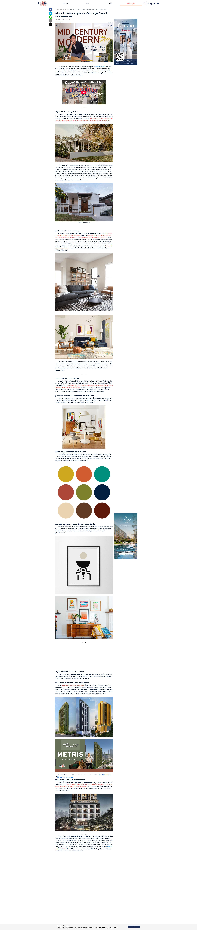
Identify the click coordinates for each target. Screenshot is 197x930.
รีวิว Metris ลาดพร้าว (105, 775)
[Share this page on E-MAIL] (50, 21)
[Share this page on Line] (50, 17)
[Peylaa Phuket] (125, 536)
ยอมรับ (134, 927)
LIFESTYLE (63, 9)
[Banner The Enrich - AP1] (125, 41)
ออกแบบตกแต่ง (100, 67)
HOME (57, 9)
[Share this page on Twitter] (50, 13)
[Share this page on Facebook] (50, 9)
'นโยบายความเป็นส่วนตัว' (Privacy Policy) (108, 928)
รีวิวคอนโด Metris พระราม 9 (65, 777)
